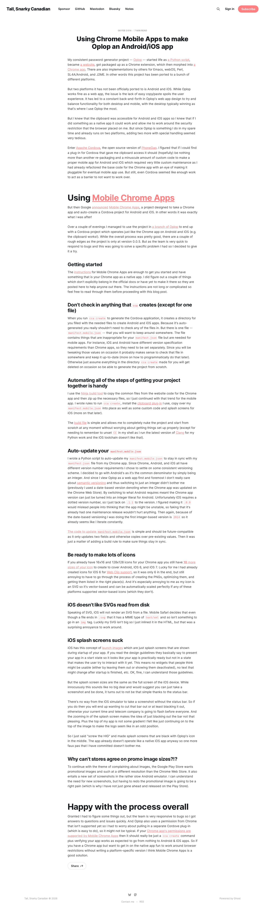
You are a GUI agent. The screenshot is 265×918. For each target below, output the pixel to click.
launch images (112, 648)
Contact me (127, 901)
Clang (180, 432)
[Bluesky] (129, 894)
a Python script (178, 60)
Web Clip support (119, 572)
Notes (129, 9)
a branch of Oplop (165, 227)
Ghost (237, 898)
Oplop (137, 60)
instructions (82, 272)
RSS (142, 901)
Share (75, 866)
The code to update (99, 531)
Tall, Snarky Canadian (28, 9)
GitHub (80, 9)
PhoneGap (149, 148)
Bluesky (114, 9)
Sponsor (64, 9)
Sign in (229, 9)
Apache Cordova (88, 148)
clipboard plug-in (149, 403)
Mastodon (97, 9)
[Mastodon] (135, 894)
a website (87, 64)
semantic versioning (91, 483)
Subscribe (248, 9)
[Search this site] (218, 9)
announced (100, 207)
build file (80, 423)
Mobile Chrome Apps (133, 198)
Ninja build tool (92, 393)
